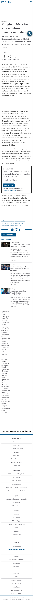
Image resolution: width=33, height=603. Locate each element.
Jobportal (16, 570)
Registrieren (16, 445)
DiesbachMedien (16, 580)
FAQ (16, 577)
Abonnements (16, 546)
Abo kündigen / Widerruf (16, 549)
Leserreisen (16, 538)
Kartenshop (16, 517)
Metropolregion (16, 484)
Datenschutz (13, 599)
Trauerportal (16, 566)
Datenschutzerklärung (9, 190)
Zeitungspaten (16, 583)
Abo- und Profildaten (16, 449)
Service (16, 543)
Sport (16, 496)
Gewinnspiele (16, 534)
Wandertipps (16, 521)
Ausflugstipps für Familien (16, 524)
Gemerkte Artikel (16, 459)
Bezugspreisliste (16, 590)
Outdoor (16, 531)
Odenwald (16, 477)
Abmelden (16, 466)
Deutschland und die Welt (16, 491)
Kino (16, 528)
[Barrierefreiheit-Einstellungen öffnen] (29, 33)
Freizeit (16, 511)
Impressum (6, 599)
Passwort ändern (16, 462)
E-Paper (16, 452)
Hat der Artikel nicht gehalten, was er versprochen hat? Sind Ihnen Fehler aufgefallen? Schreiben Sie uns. (13, 223)
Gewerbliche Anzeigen (16, 560)
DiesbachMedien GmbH (16, 597)
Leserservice (17, 553)
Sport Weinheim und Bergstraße (16, 499)
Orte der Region (16, 481)
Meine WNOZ (16, 438)
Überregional (16, 506)
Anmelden (16, 442)
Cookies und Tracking (24, 599)
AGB (17, 599)
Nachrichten (17, 470)
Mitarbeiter (16, 587)
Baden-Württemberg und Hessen (16, 487)
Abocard (16, 556)
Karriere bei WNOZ (16, 594)
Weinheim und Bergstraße (16, 474)
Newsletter (16, 455)
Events (16, 514)
